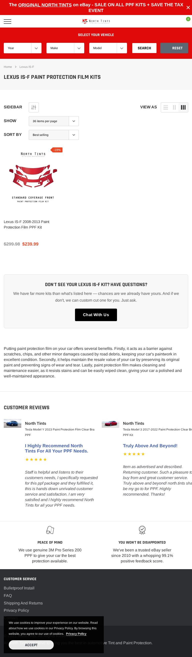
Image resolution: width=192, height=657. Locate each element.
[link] (33, 176)
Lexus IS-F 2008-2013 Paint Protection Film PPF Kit (26, 224)
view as (148, 107)
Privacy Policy (16, 610)
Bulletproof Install (19, 588)
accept (31, 645)
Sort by (13, 134)
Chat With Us (96, 315)
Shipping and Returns (23, 603)
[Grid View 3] (183, 107)
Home (8, 67)
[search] (20, 21)
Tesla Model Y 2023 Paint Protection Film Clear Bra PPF (59, 432)
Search (144, 48)
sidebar (13, 107)
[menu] (7, 21)
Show (10, 121)
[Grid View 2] (174, 107)
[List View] (165, 107)
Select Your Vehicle (96, 35)
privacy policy (76, 633)
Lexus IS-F (27, 67)
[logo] (96, 21)
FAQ (8, 595)
